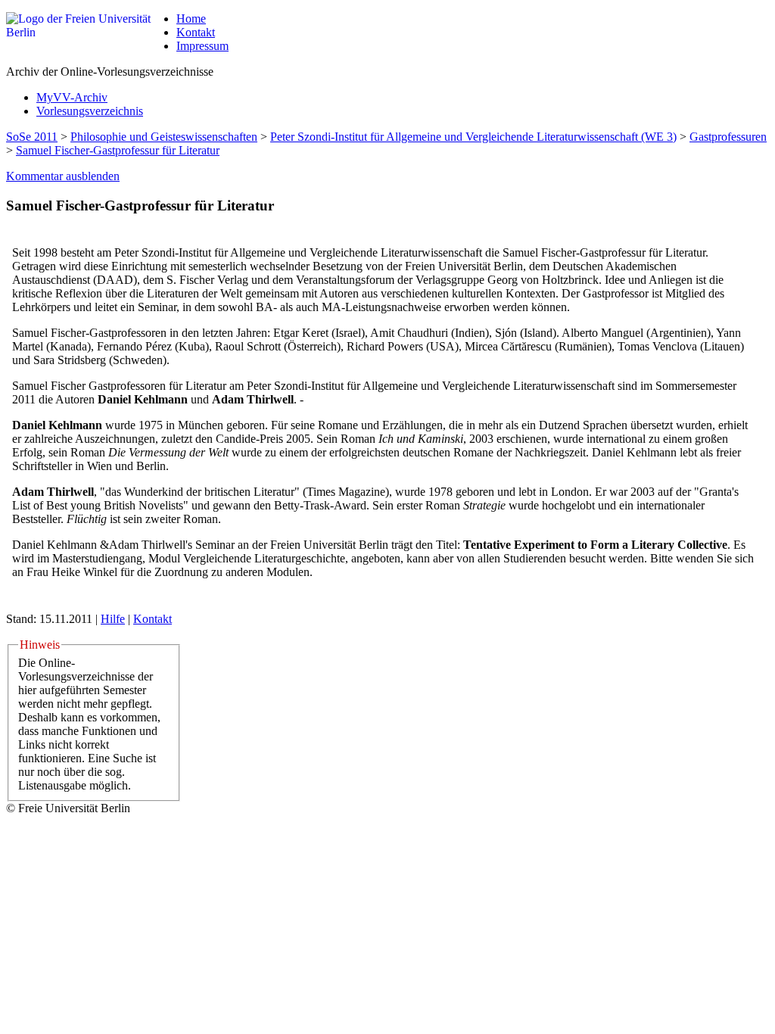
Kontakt (195, 32)
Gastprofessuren (728, 136)
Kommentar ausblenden (63, 176)
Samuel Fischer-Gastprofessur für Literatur (117, 150)
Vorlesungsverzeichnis (89, 110)
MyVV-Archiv (71, 97)
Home (191, 18)
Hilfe (113, 618)
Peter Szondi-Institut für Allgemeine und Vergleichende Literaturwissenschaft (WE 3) (473, 136)
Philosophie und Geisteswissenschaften (163, 136)
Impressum (202, 45)
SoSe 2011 (32, 136)
